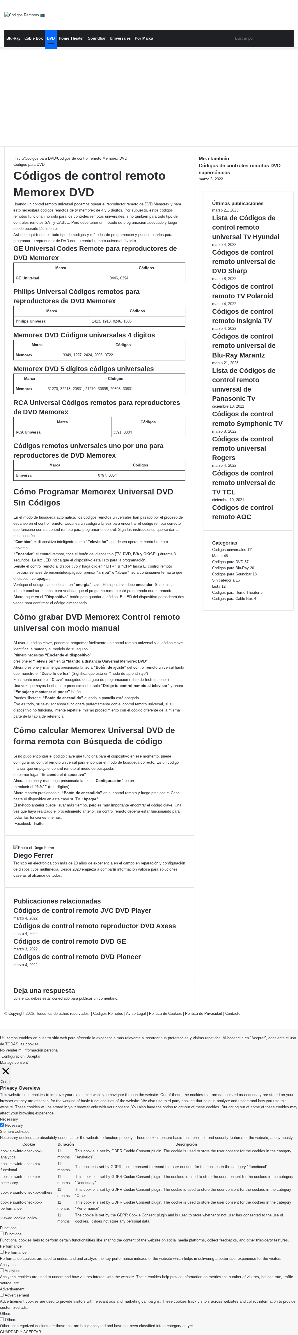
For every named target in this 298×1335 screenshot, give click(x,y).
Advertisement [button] (12, 1289)
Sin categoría (223, 580)
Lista (216, 586)
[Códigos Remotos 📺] (24, 15)
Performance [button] (11, 1246)
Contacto (232, 1013)
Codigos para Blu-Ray (230, 568)
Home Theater (71, 38)
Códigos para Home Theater (235, 592)
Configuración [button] (12, 1056)
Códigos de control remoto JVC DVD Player (82, 910)
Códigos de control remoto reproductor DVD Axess (94, 926)
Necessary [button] (9, 1119)
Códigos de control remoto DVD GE (69, 941)
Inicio (18, 158)
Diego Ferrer (33, 855)
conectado (61, 998)
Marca (217, 556)
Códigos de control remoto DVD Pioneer (77, 957)
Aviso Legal (136, 1013)
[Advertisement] (149, 97)
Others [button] (5, 1313)
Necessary (14, 1125)
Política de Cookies (165, 1013)
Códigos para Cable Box (232, 598)
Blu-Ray (13, 38)
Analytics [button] (8, 1264)
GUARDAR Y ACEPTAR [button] (20, 1332)
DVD (51, 38)
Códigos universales (229, 549)
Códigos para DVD (40, 158)
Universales (120, 38)
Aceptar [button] (33, 1056)
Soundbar (97, 38)
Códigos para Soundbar (231, 574)
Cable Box (33, 38)
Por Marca (144, 38)
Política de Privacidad (203, 1013)
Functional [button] (8, 1228)
